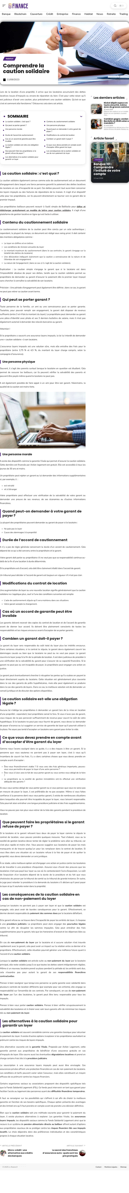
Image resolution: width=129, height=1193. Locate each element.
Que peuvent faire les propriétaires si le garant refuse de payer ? (20, 152)
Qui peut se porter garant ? (15, 125)
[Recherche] (115, 6)
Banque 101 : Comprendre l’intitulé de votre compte (107, 169)
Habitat (9, 58)
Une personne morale (13, 129)
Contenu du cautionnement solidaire (60, 121)
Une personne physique (55, 125)
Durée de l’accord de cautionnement (19, 135)
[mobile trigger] (5, 5)
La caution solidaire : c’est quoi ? (17, 121)
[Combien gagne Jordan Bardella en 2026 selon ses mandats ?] (96, 124)
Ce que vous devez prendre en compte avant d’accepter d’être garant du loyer (63, 146)
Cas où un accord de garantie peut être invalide (20, 140)
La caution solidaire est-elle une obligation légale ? (22, 146)
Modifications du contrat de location (60, 135)
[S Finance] (18, 5)
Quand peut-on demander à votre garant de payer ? (63, 130)
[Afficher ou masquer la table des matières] (55, 116)
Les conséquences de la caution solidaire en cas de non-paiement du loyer (63, 152)
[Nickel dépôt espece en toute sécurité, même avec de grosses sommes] (96, 109)
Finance (98, 160)
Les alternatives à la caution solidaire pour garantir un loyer (21, 158)
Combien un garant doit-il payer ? (59, 139)
